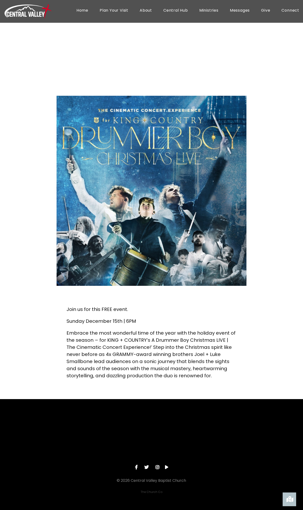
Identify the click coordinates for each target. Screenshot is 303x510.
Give (265, 11)
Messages (240, 11)
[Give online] (253, 425)
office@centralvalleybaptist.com (50, 452)
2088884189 (117, 452)
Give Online (253, 452)
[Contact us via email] (50, 425)
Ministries (208, 11)
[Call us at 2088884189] (118, 425)
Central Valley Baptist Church (109, 80)
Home (82, 11)
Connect (290, 11)
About (146, 11)
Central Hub (175, 11)
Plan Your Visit (114, 11)
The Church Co (151, 492)
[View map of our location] (185, 425)
